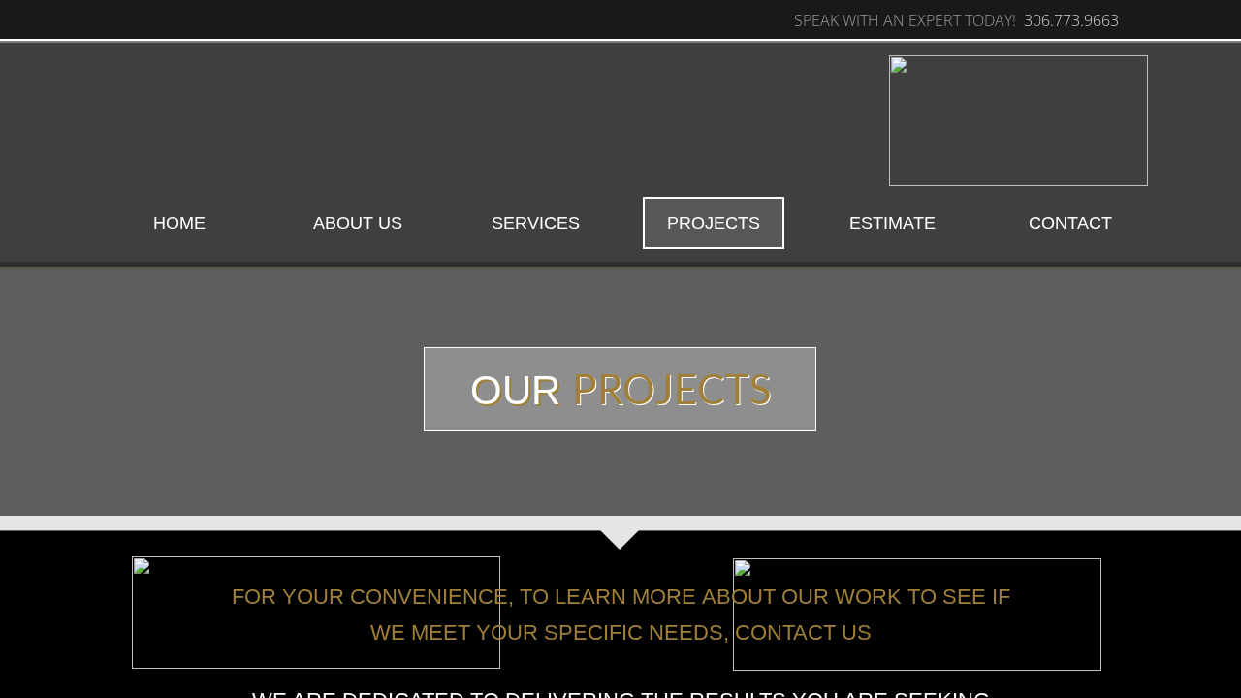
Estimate (892, 223)
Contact (1070, 223)
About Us (357, 223)
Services (536, 223)
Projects (713, 223)
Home (179, 223)
